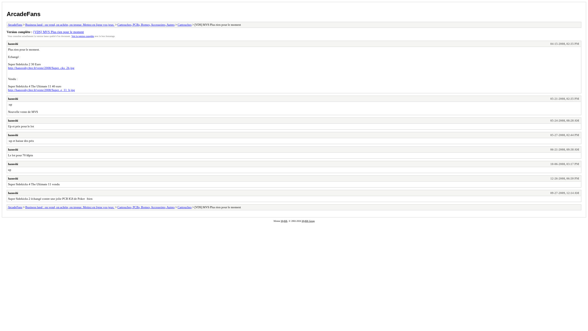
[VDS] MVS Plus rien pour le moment (58, 32)
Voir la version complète (82, 36)
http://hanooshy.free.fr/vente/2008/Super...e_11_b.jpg (41, 90)
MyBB (284, 221)
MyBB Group (308, 221)
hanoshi (13, 44)
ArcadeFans (23, 14)
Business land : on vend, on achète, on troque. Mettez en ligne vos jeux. (69, 24)
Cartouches (185, 24)
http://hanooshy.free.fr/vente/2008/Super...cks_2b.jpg (41, 68)
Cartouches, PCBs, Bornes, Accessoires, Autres (146, 24)
